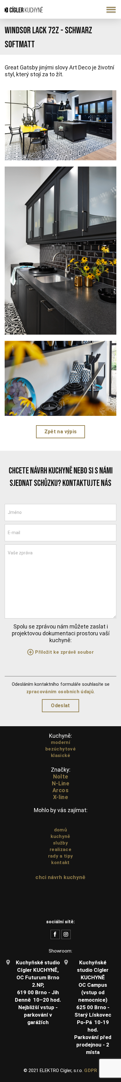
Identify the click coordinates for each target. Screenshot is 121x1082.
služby (60, 843)
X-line (60, 797)
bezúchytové (60, 749)
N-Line (60, 783)
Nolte (60, 776)
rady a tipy (60, 856)
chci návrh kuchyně (60, 877)
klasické (60, 755)
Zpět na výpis (60, 432)
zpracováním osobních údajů (60, 691)
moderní (60, 742)
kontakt (60, 862)
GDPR (90, 1070)
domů (60, 830)
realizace (60, 849)
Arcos (60, 790)
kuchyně (60, 836)
